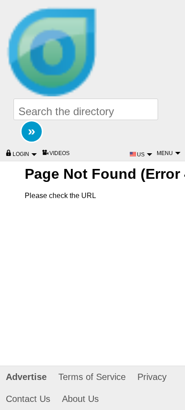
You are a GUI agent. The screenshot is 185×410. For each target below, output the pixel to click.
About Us (80, 399)
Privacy (152, 377)
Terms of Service (92, 377)
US (141, 154)
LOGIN (22, 154)
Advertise (26, 377)
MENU (165, 153)
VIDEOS (59, 153)
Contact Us (28, 399)
